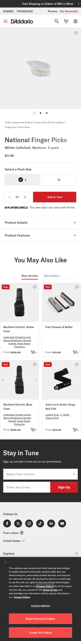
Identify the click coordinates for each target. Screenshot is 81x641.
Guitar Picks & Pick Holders (49, 122)
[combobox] (39, 474)
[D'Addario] (22, 21)
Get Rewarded (69, 11)
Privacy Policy (45, 586)
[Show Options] (74, 474)
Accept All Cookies (40, 632)
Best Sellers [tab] (52, 276)
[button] (40, 113)
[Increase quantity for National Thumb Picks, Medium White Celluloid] (25, 197)
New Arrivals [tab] (29, 276)
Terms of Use (50, 589)
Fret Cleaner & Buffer (59, 327)
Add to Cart (54, 197)
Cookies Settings (40, 605)
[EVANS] (8, 11)
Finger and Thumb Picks (17, 127)
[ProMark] (25, 11)
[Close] (5, 562)
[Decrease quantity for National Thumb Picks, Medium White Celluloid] (9, 197)
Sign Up (64, 487)
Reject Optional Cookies (40, 618)
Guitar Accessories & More (19, 122)
